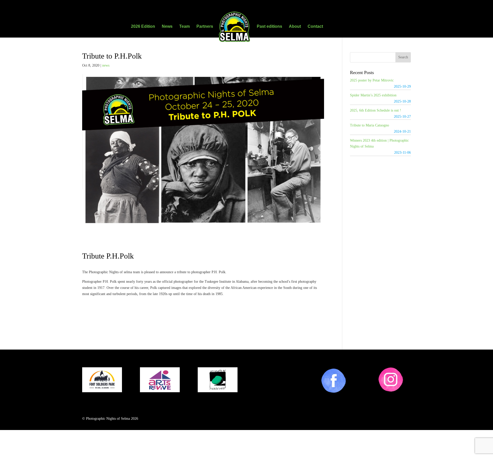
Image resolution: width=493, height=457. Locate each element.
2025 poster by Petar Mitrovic (372, 80)
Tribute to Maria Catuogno (369, 125)
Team (184, 27)
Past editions (269, 27)
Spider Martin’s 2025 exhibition (373, 95)
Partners (204, 27)
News (167, 27)
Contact (315, 27)
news (105, 65)
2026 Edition (143, 27)
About (295, 27)
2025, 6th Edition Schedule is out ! (375, 110)
